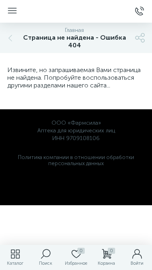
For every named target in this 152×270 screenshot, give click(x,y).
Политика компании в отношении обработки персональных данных (76, 160)
